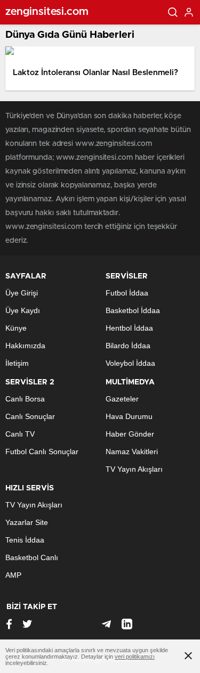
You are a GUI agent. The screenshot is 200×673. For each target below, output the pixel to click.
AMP (13, 575)
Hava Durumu (129, 416)
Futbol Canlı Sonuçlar (41, 451)
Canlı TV (20, 434)
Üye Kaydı (22, 310)
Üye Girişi (21, 293)
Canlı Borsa (25, 399)
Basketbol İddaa (133, 310)
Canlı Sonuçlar (30, 416)
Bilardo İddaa (128, 345)
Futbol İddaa (127, 293)
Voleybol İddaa (130, 363)
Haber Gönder (130, 434)
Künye (16, 328)
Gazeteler (122, 399)
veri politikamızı (135, 656)
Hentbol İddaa (129, 328)
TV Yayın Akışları (134, 469)
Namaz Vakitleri (132, 451)
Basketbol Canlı (31, 557)
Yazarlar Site (26, 522)
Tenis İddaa (24, 540)
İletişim (17, 363)
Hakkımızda (25, 345)
